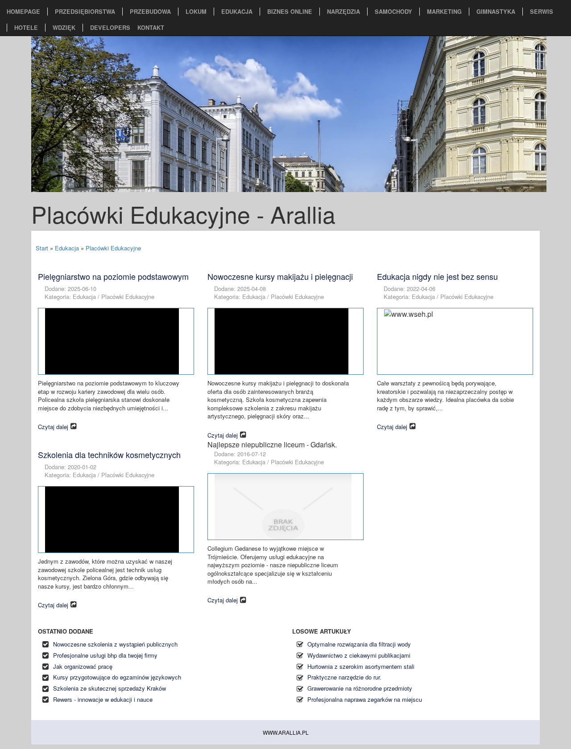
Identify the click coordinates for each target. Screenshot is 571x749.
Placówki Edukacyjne (113, 248)
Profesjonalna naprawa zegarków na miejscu (364, 699)
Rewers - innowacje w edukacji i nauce (103, 699)
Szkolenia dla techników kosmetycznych (109, 454)
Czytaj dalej (53, 426)
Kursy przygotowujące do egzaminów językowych (117, 677)
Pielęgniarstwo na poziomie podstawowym (113, 276)
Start (42, 248)
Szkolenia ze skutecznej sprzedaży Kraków (109, 688)
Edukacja (67, 248)
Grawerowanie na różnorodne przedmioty (359, 688)
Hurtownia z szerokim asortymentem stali (360, 666)
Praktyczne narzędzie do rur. (344, 677)
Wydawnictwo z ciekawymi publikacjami (358, 655)
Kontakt (150, 28)
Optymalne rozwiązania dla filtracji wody (359, 644)
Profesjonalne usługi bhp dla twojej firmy (105, 655)
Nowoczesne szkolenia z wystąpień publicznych (115, 644)
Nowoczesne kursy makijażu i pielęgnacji (280, 276)
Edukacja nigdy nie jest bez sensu (437, 276)
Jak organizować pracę (82, 666)
